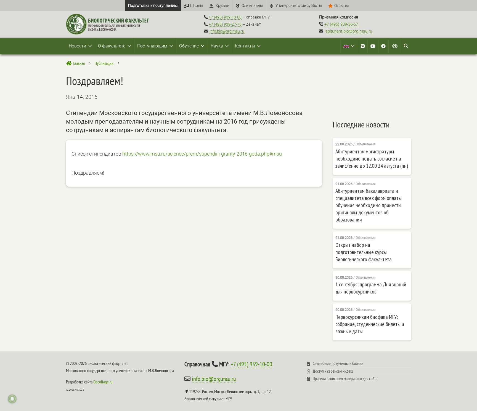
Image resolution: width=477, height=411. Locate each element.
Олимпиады (252, 5)
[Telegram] (383, 46)
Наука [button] (217, 46)
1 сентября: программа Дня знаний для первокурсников (370, 288)
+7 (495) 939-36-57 (341, 24)
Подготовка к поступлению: (153, 5)
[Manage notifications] (12, 398)
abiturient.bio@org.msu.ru (348, 31)
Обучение (189, 46)
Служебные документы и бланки (338, 363)
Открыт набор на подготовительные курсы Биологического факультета (363, 252)
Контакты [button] (245, 46)
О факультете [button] (111, 46)
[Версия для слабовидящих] (395, 46)
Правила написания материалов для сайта (345, 378)
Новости (77, 46)
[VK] (362, 46)
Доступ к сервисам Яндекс (333, 371)
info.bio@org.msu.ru (227, 31)
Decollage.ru (103, 382)
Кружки (222, 5)
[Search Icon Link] (406, 46)
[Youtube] (373, 46)
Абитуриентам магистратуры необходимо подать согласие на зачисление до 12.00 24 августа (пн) (371, 158)
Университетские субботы (298, 5)
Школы (196, 5)
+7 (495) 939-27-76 (225, 24)
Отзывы (341, 5)
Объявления (366, 144)
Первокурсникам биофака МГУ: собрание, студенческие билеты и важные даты (369, 324)
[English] (349, 46)
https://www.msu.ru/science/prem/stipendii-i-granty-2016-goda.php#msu (202, 154)
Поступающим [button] (152, 46)
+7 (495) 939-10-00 (225, 17)
